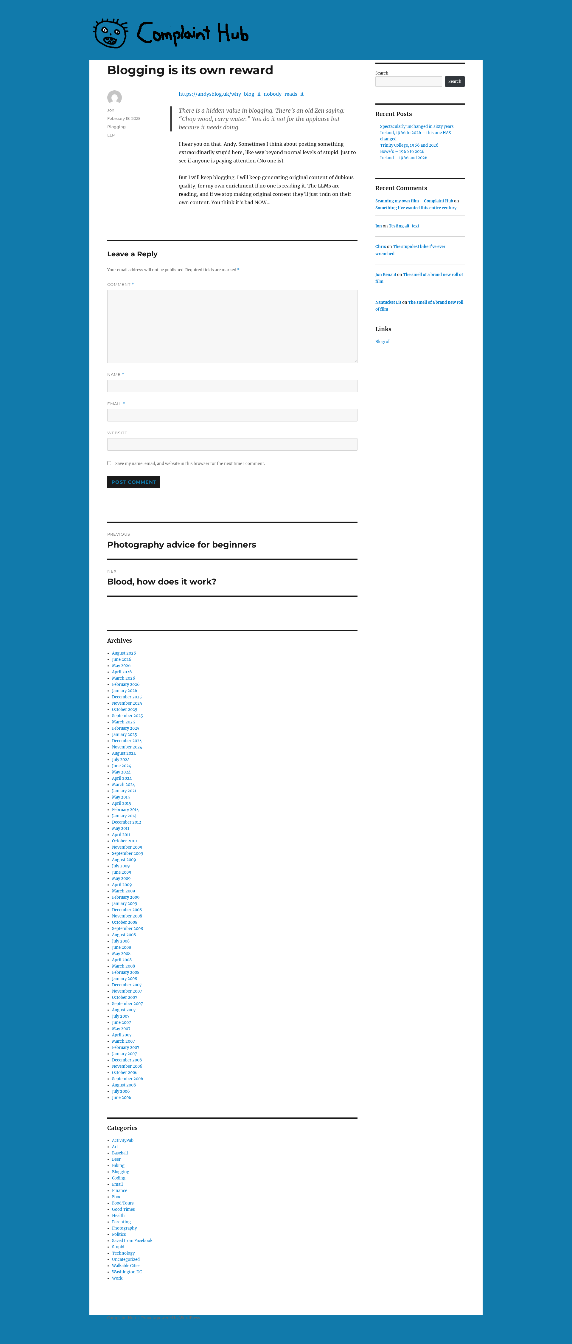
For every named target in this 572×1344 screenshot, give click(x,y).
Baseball (120, 1153)
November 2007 (127, 991)
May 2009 (121, 878)
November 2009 (127, 847)
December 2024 (127, 740)
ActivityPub (122, 1140)
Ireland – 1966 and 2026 (404, 157)
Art (115, 1146)
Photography (124, 1228)
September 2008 (127, 928)
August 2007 (124, 1010)
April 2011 (121, 834)
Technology (123, 1253)
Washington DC (127, 1272)
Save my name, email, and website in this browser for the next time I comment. (190, 463)
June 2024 (121, 765)
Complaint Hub (121, 1317)
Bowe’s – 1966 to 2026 (402, 151)
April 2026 (122, 672)
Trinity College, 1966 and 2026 (409, 145)
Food (117, 1196)
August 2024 (124, 753)
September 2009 (127, 853)
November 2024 (127, 747)
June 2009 (121, 872)
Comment (120, 284)
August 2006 (124, 1085)
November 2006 (127, 1066)
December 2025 (127, 697)
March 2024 (123, 784)
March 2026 (123, 678)
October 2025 (124, 709)
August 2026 (124, 653)
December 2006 (127, 1060)
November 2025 (127, 703)
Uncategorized (126, 1259)
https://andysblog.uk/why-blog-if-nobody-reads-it (241, 94)
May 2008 (121, 953)
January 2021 (124, 790)
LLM (111, 135)
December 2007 (127, 985)
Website (117, 432)
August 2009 (124, 859)
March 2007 (123, 1041)
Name (116, 374)
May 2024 (121, 772)
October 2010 (124, 841)
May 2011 (120, 828)
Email (116, 403)
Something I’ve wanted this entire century (415, 207)
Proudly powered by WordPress (170, 1317)
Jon (110, 110)
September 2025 (127, 715)
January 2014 (124, 816)
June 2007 (121, 1022)
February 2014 (125, 809)
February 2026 (126, 684)
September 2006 (127, 1078)
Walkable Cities (126, 1265)
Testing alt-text (404, 226)
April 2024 (122, 778)
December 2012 (126, 822)
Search (381, 73)
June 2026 (121, 659)
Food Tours (123, 1203)
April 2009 (122, 884)
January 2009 (124, 903)
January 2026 (124, 690)
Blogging (116, 126)
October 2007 (124, 997)
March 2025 (123, 722)
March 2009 (123, 891)
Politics (119, 1234)
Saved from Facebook (132, 1240)
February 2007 (125, 1047)
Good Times (123, 1209)
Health (118, 1215)
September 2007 (127, 1003)
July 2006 (121, 1091)
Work (117, 1278)
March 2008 (123, 966)
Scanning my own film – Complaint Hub (414, 201)
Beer (116, 1159)
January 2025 (124, 734)
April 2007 (122, 1035)
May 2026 (121, 665)
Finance (119, 1190)
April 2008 (122, 959)
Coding (118, 1178)
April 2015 (121, 803)
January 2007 (124, 1053)
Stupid (118, 1247)
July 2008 (121, 941)
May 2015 (121, 797)
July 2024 (121, 759)
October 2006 (125, 1072)
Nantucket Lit (388, 302)
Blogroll (383, 341)
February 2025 (125, 728)
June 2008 (121, 947)
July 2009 (121, 866)
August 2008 (124, 934)
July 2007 (121, 1016)
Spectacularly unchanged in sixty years (417, 126)
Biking (118, 1165)
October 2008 (124, 922)
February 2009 (126, 897)
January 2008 (124, 978)
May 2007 (121, 1028)
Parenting (121, 1221)
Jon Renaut (385, 274)
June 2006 (121, 1097)
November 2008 (127, 916)
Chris (380, 246)
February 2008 (125, 972)
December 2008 (127, 909)
